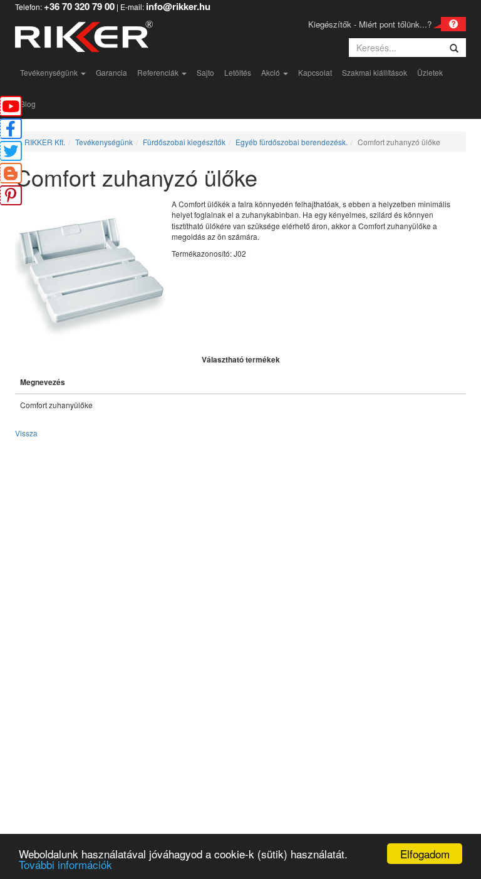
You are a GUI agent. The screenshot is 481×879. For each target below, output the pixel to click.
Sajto (205, 72)
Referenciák (158, 72)
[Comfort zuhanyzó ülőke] (93, 273)
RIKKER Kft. (44, 141)
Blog (28, 103)
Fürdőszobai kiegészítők (184, 141)
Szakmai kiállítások (374, 72)
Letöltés (237, 72)
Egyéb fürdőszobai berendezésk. (291, 141)
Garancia (111, 72)
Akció (271, 72)
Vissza (26, 433)
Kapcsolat (315, 72)
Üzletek (430, 72)
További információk (65, 864)
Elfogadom (425, 853)
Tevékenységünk (50, 72)
